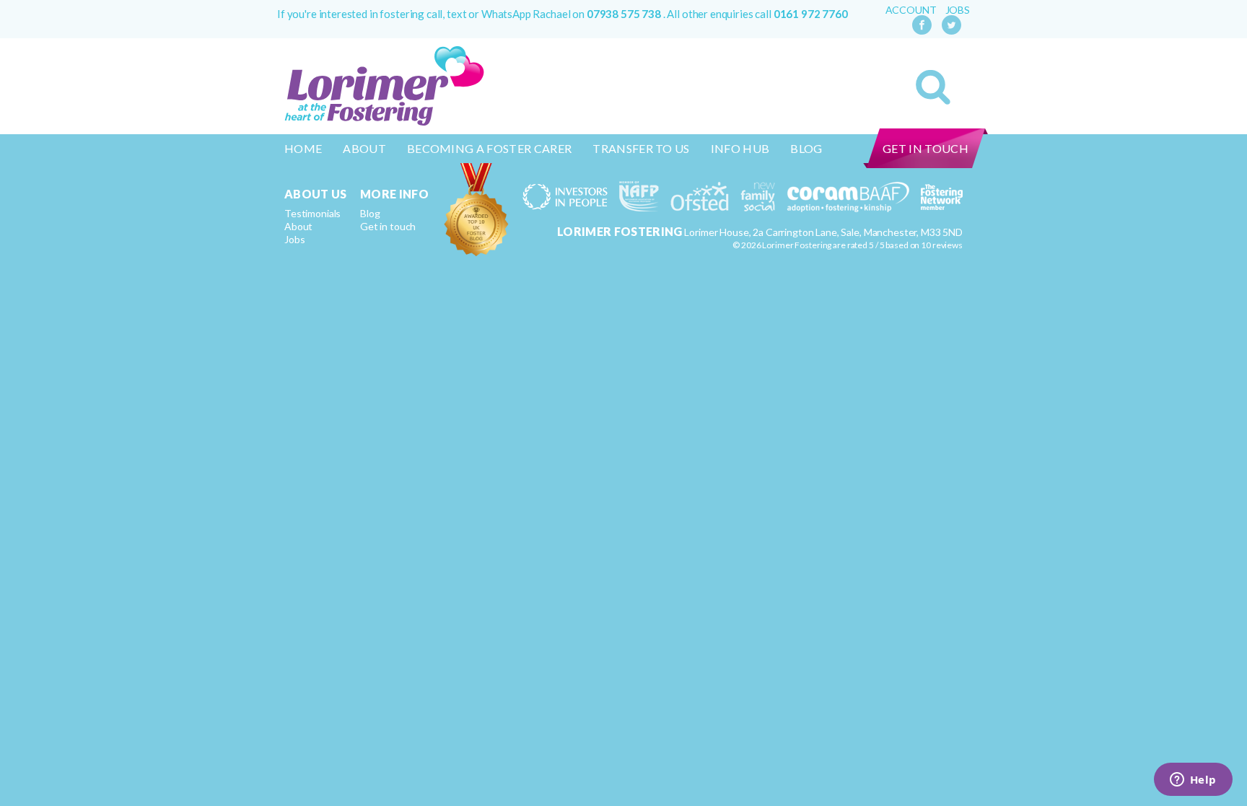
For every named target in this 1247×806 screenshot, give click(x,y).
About (364, 148)
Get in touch (925, 148)
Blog (806, 148)
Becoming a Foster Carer (489, 148)
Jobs (957, 10)
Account (911, 10)
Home (303, 148)
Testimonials (312, 213)
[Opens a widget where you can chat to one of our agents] (1193, 781)
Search (933, 87)
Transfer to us (640, 148)
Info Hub (740, 148)
